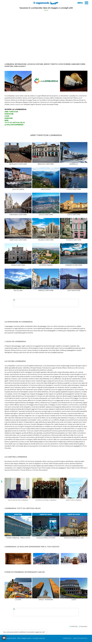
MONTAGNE (9, 114)
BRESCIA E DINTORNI (46, 164)
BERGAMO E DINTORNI (18, 164)
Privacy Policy (83, 626)
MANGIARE (9, 118)
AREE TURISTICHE (11, 112)
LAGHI (7, 116)
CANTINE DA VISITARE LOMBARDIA (45, 500)
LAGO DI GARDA (18, 189)
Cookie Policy (74, 626)
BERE (6, 120)
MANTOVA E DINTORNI (18, 240)
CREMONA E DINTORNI (18, 214)
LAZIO (74, 599)
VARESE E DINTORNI (45, 290)
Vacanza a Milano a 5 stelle (45, 538)
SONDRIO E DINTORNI (73, 265)
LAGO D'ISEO (46, 189)
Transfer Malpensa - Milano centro (18, 538)
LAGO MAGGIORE (73, 290)
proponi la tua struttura (80, 638)
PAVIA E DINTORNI (18, 265)
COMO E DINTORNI (74, 189)
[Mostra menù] (86, 3)
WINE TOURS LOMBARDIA (74, 500)
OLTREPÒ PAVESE (46, 265)
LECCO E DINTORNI (46, 214)
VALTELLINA (18, 290)
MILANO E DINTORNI (46, 240)
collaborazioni (67, 638)
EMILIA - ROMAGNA (46, 599)
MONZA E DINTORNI (73, 240)
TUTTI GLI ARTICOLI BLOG (15, 122)
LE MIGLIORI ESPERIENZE (14, 125)
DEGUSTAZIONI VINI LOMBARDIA (18, 500)
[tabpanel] (46, 9)
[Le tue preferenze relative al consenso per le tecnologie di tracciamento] (1, 481)
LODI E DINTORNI (73, 214)
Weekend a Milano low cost (74, 538)
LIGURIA (18, 599)
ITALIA (46, 10)
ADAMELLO (74, 164)
